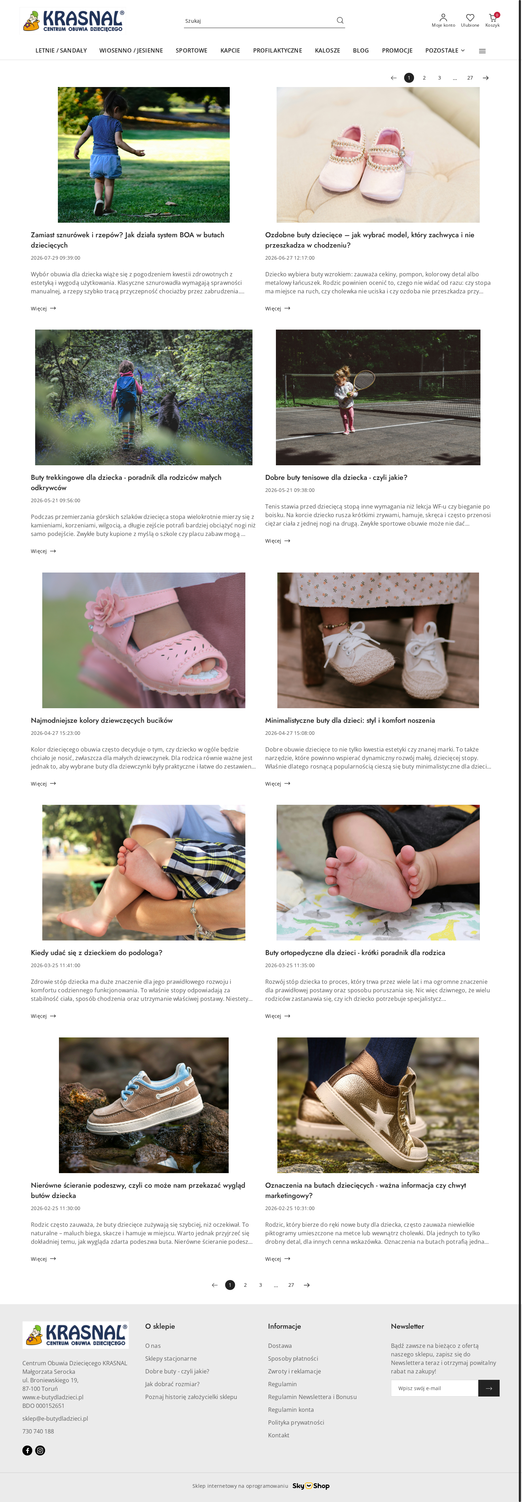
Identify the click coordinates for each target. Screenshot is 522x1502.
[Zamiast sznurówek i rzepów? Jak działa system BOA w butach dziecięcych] (144, 158)
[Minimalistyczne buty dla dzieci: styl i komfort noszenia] (378, 644)
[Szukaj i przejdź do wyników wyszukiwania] (340, 21)
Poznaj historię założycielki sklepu (191, 1397)
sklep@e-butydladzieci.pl (55, 1418)
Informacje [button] (284, 1326)
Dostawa (280, 1346)
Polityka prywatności (296, 1422)
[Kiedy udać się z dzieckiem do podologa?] (144, 876)
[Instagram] (40, 1450)
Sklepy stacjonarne (171, 1358)
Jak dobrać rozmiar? (172, 1384)
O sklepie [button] (160, 1326)
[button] (482, 51)
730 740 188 (38, 1431)
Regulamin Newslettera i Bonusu (312, 1397)
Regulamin (282, 1384)
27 (470, 77)
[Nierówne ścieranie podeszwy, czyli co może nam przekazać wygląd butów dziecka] (144, 1108)
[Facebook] (27, 1450)
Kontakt (278, 1435)
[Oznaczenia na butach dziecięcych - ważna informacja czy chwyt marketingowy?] (378, 1108)
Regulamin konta (291, 1410)
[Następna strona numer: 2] (485, 78)
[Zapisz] (489, 1388)
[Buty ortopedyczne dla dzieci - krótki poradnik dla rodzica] (378, 876)
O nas (153, 1346)
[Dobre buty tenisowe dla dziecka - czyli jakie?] (378, 401)
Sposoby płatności (293, 1358)
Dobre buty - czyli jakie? (177, 1371)
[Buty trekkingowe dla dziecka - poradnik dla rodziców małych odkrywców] (144, 401)
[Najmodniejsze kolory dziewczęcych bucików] (144, 644)
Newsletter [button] (407, 1326)
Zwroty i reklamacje (294, 1371)
